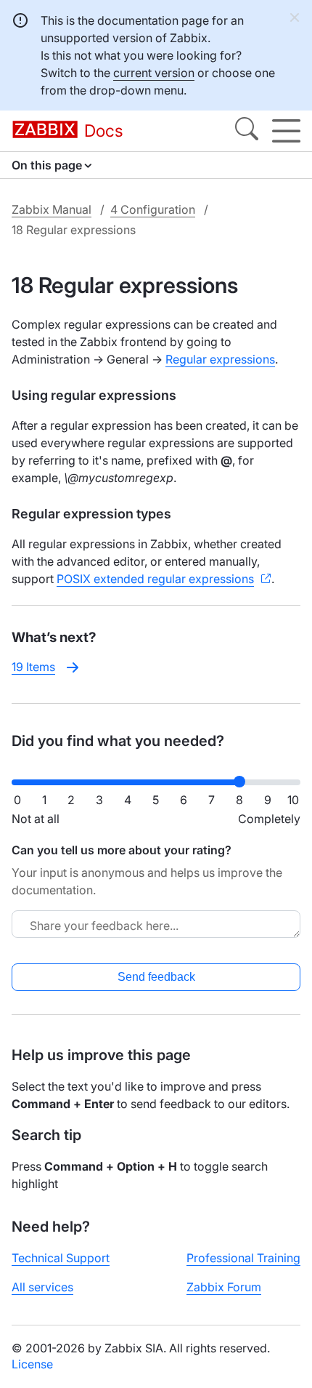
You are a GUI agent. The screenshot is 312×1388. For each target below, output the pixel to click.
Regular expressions (220, 359)
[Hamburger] (286, 131)
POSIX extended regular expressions (155, 578)
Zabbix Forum (223, 1287)
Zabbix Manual (51, 209)
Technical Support (61, 1258)
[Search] (246, 131)
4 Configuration (152, 209)
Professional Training (243, 1258)
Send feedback (156, 977)
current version (153, 72)
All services (42, 1287)
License (32, 1364)
